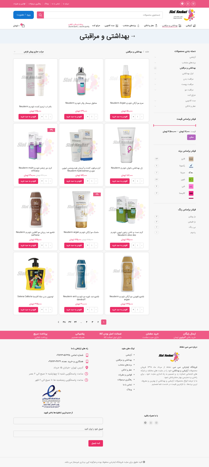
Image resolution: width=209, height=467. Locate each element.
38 (64, 322)
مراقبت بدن (188, 79)
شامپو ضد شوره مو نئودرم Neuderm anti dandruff (81, 298)
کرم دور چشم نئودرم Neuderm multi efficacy (35, 169)
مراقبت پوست (187, 84)
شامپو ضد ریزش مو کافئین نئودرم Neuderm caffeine (35, 234)
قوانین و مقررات (125, 374)
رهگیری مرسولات (124, 379)
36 (75, 322)
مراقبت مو (189, 89)
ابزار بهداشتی (187, 73)
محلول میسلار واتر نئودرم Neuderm (81, 103)
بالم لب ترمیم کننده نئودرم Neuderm (35, 106)
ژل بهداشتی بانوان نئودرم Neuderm (127, 168)
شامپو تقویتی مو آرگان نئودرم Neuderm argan (127, 298)
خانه (147, 51)
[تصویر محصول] (81, 145)
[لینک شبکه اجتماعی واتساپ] (188, 4)
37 (70, 322)
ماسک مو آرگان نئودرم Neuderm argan (81, 232)
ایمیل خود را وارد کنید (93, 429)
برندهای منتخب (189, 62)
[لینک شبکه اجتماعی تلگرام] (182, 4)
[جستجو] (40, 14)
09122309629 (72, 26)
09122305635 (84, 26)
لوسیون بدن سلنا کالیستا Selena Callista (35, 296)
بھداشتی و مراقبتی (188, 68)
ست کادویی (190, 100)
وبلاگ (129, 389)
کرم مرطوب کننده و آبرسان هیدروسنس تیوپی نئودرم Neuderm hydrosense (81, 169)
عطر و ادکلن (190, 106)
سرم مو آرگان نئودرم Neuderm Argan (127, 103)
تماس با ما (127, 384)
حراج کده (192, 95)
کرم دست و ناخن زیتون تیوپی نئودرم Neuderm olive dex (127, 234)
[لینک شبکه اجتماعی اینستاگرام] (193, 4)
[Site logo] (182, 14)
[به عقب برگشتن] (133, 36)
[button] (120, 116)
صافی (191, 137)
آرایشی (193, 57)
